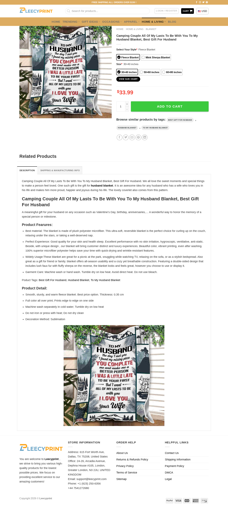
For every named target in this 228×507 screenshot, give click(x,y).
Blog (172, 21)
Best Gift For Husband (180, 120)
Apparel (131, 21)
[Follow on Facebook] (197, 2)
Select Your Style (126, 49)
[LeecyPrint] (37, 11)
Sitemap (121, 479)
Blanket (151, 29)
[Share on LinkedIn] (145, 137)
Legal (168, 479)
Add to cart (170, 106)
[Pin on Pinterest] (138, 137)
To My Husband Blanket (155, 128)
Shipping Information (177, 459)
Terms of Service (126, 472)
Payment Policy (174, 466)
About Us (122, 453)
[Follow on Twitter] (203, 2)
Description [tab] (27, 170)
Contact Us (172, 453)
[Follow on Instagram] (200, 2)
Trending (70, 21)
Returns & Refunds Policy (132, 459)
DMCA (169, 472)
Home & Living (153, 21)
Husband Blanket (127, 128)
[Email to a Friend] (132, 137)
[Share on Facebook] (119, 137)
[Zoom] (23, 114)
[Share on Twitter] (126, 137)
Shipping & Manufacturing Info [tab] (60, 170)
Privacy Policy (125, 466)
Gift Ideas (90, 21)
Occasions (111, 21)
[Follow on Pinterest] (207, 2)
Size (119, 64)
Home (56, 21)
